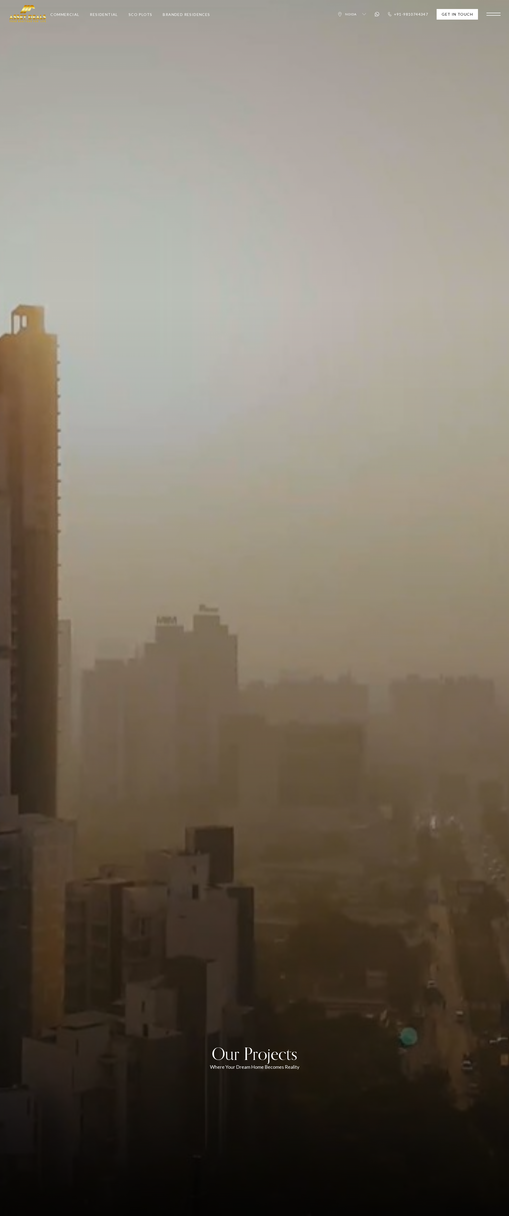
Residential (104, 14)
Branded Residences (186, 14)
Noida (351, 14)
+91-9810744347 (411, 14)
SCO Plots (140, 14)
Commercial (64, 14)
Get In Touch (457, 14)
